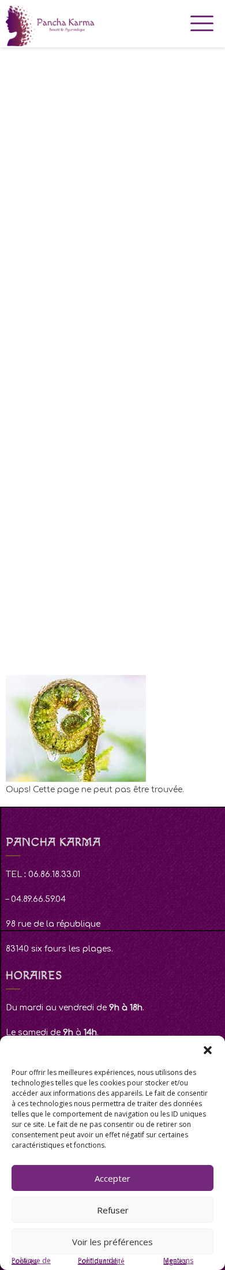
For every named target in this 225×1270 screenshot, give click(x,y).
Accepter (112, 1178)
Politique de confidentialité (101, 1261)
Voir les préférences (112, 1241)
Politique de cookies (31, 1261)
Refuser (113, 1210)
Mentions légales (178, 1261)
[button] (207, 1050)
